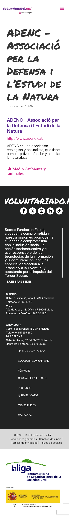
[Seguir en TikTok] (59, 210)
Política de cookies (51, 442)
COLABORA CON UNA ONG (34, 360)
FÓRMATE (24, 370)
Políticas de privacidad (24, 442)
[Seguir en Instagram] (41, 210)
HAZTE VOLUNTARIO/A (31, 350)
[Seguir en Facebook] (23, 210)
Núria (15, 106)
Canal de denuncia (50, 438)
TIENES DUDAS (27, 405)
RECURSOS (24, 387)
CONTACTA (25, 415)
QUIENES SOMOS (28, 395)
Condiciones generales (23, 438)
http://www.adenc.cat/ (25, 138)
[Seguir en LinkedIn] (50, 210)
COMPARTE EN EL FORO (32, 378)
